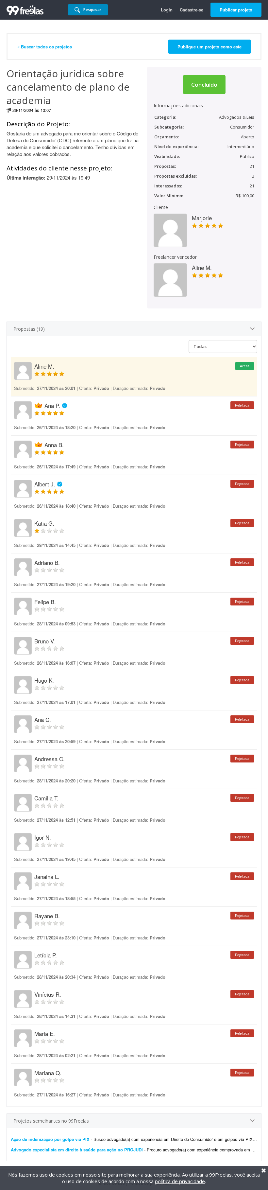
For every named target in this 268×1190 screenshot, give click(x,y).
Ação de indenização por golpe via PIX (50, 1139)
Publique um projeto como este (209, 47)
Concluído (204, 84)
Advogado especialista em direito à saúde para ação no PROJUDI (77, 1149)
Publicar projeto (236, 10)
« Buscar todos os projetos (44, 47)
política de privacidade (180, 1181)
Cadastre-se (191, 10)
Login (167, 10)
